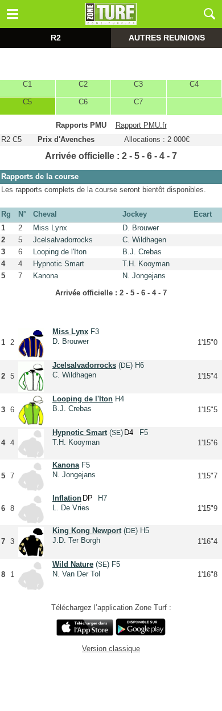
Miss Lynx (50, 228)
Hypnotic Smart (58, 263)
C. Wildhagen (144, 239)
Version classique (111, 648)
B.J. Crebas (142, 251)
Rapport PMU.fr (141, 125)
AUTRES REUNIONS (167, 37)
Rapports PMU (81, 125)
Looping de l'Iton (60, 251)
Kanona (45, 275)
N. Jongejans (144, 275)
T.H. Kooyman (146, 263)
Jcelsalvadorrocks (63, 239)
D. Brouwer (140, 228)
